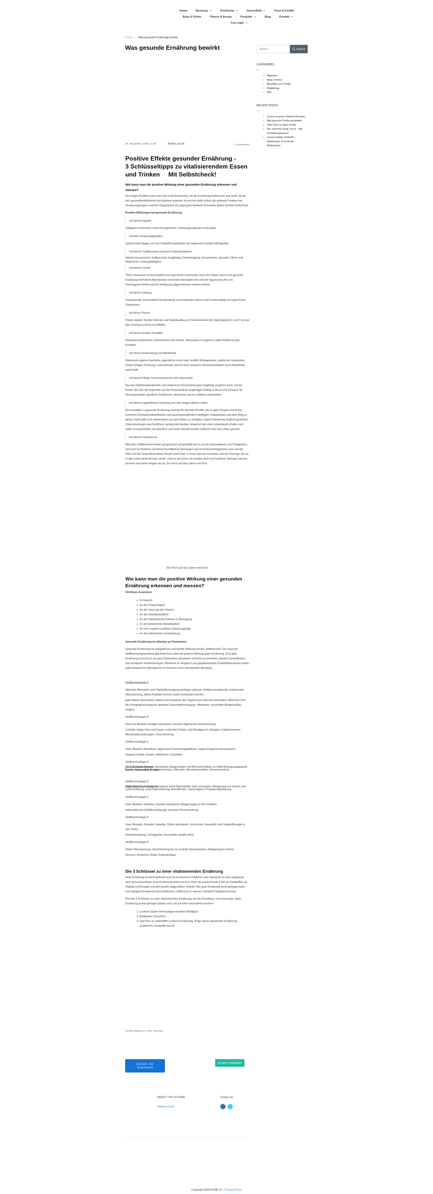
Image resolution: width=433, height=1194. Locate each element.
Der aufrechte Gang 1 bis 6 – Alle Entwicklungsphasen (284, 130)
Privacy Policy (233, 1189)
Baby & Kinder (274, 79)
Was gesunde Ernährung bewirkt (172, 47)
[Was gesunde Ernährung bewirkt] (187, 95)
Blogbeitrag (273, 88)
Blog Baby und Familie (279, 83)
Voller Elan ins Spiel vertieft (281, 124)
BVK (269, 92)
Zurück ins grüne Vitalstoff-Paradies (286, 116)
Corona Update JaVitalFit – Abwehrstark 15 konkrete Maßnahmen (281, 141)
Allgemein (272, 75)
